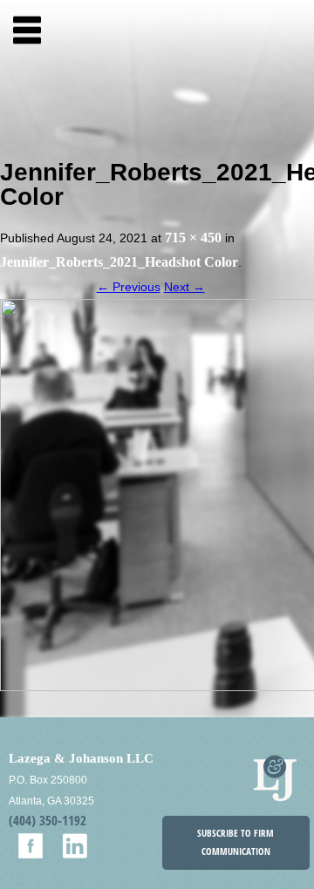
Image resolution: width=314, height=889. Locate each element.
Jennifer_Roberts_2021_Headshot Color (119, 261)
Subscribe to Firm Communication (235, 842)
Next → (184, 287)
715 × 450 (193, 237)
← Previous (128, 287)
